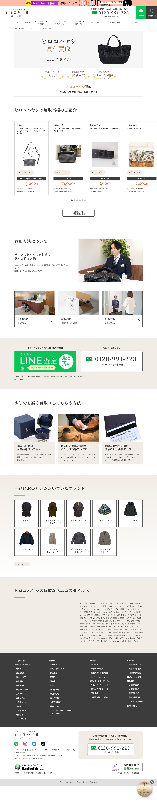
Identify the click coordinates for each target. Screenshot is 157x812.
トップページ (19, 661)
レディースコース (98, 677)
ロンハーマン (23, 564)
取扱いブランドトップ (99, 685)
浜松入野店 (54, 698)
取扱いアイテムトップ (99, 689)
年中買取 (19, 681)
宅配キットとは (135, 669)
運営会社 (19, 715)
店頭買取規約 (134, 685)
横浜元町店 (54, 694)
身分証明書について (22, 379)
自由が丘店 (54, 690)
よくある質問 (21, 710)
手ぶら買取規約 (135, 697)
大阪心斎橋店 (55, 702)
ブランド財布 (98, 172)
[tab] (72, 200)
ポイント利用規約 (136, 701)
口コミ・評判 (21, 677)
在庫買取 (19, 694)
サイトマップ (21, 719)
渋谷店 (52, 681)
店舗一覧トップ (56, 664)
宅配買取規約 (134, 693)
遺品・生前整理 (22, 690)
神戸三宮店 (54, 706)
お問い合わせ (132, 706)
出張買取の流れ (97, 669)
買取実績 (94, 693)
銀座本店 (53, 673)
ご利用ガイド (21, 702)
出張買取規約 (134, 689)
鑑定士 (18, 669)
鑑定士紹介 (20, 673)
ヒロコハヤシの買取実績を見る (78, 213)
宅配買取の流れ (135, 673)
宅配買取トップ (135, 664)
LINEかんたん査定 (134, 677)
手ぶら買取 (20, 685)
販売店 (18, 706)
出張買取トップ (97, 664)
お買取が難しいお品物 (99, 697)
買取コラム (20, 698)
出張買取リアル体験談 (99, 673)
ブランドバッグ (26, 172)
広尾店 (52, 685)
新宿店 (52, 677)
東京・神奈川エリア (58, 669)
